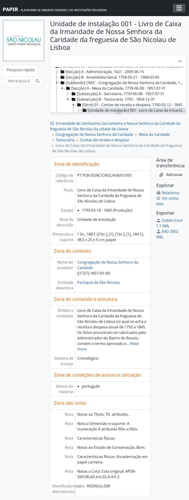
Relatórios (171, 192)
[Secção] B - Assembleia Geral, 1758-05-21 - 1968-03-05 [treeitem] (112, 77)
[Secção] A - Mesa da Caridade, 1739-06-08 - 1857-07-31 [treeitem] (118, 88)
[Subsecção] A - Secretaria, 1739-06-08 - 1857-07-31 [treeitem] (120, 93)
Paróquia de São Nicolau (98, 282)
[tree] (118, 90)
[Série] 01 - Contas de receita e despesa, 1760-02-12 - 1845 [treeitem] (132, 104)
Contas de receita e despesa (104, 139)
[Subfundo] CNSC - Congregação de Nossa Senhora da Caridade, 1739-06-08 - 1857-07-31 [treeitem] (125, 82)
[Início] (57, 8)
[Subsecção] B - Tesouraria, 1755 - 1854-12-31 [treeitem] (116, 99)
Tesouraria (65, 139)
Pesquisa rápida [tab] (21, 69)
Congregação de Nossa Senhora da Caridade (94, 134)
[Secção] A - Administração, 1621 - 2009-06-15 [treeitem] (105, 71)
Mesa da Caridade (154, 134)
